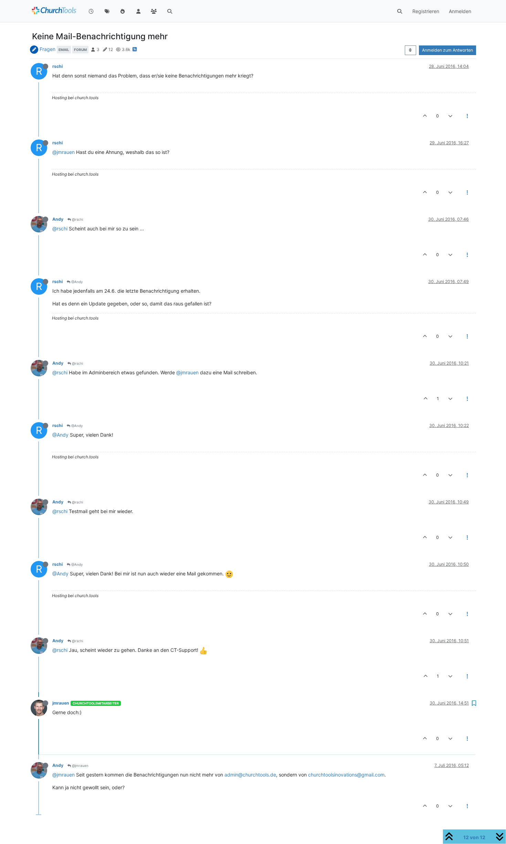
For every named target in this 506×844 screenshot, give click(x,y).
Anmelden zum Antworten (447, 50)
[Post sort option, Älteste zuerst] (410, 50)
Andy (57, 219)
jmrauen (60, 703)
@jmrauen (63, 152)
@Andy (76, 282)
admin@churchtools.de (250, 775)
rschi (57, 66)
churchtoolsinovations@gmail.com (346, 775)
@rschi (77, 219)
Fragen (47, 49)
